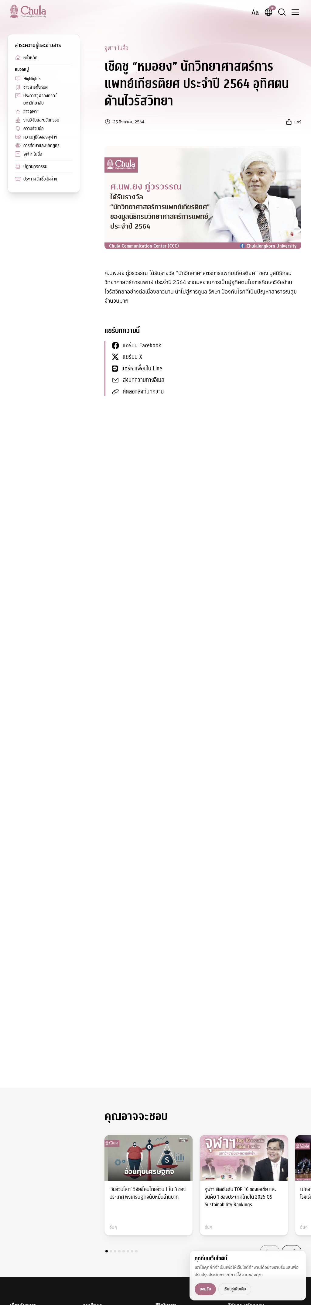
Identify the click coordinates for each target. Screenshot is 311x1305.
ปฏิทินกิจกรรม (35, 166)
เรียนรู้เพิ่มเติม (235, 1289)
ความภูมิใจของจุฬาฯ (40, 137)
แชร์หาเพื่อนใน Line (141, 368)
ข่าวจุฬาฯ (31, 111)
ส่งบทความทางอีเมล (143, 379)
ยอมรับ (205, 1289)
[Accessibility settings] (255, 12)
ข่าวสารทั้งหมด (35, 87)
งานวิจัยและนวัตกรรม (41, 120)
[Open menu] (295, 12)
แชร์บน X (132, 356)
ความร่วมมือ (33, 128)
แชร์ (297, 122)
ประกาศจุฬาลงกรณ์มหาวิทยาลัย (39, 99)
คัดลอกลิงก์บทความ (143, 391)
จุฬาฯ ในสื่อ (32, 154)
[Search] (282, 12)
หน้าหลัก (30, 57)
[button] (106, 1251)
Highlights (32, 78)
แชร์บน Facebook (142, 345)
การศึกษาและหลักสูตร (41, 145)
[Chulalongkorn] (28, 11)
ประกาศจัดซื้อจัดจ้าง (40, 179)
